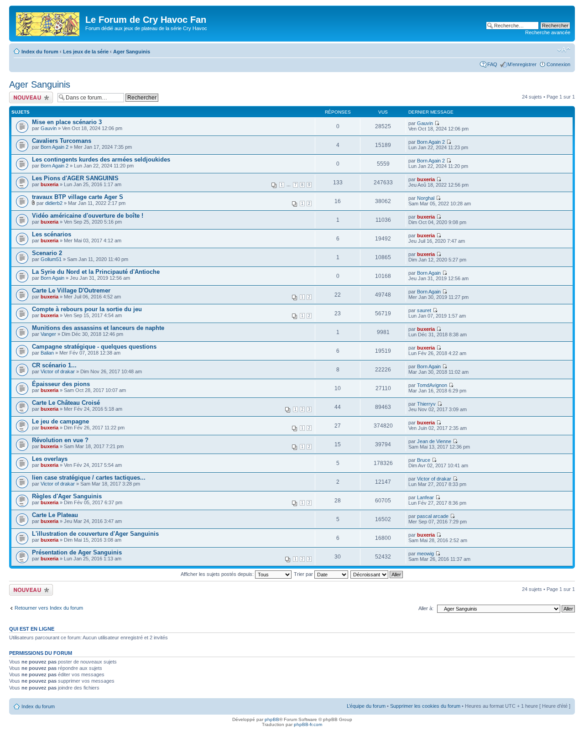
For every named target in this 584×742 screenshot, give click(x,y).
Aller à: (425, 608)
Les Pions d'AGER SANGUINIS (75, 178)
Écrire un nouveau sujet (29, 97)
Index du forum (39, 51)
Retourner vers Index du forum (49, 608)
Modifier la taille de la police (563, 50)
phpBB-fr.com (308, 724)
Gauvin (49, 128)
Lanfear (425, 497)
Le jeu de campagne (60, 421)
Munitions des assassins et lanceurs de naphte (98, 327)
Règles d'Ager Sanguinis (67, 496)
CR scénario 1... (54, 365)
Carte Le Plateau (55, 515)
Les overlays (50, 458)
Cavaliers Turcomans (61, 140)
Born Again (52, 278)
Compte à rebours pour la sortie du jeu (87, 309)
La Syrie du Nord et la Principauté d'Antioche (96, 271)
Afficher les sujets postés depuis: (218, 574)
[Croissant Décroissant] (377, 574)
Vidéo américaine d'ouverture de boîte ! (87, 215)
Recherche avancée (547, 32)
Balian (47, 352)
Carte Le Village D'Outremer (71, 290)
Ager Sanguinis (131, 51)
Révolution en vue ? (60, 440)
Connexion (558, 64)
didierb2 (54, 203)
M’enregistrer (522, 64)
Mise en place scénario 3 (67, 122)
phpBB (272, 719)
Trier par (304, 574)
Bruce (423, 460)
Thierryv (426, 404)
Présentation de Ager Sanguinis (77, 552)
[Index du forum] (48, 22)
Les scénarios (51, 234)
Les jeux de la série (86, 51)
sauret (424, 310)
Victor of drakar (58, 371)
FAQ (492, 64)
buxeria (49, 184)
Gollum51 (51, 259)
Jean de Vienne (434, 441)
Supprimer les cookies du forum (425, 706)
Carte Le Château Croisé (66, 402)
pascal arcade (432, 516)
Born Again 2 (54, 147)
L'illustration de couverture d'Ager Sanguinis (95, 533)
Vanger (48, 334)
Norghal (425, 198)
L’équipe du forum (366, 706)
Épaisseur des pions (61, 384)
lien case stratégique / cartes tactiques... (89, 477)
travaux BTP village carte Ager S (77, 196)
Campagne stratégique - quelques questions (94, 346)
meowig (425, 553)
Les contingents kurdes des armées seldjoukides (101, 159)
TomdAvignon (432, 385)
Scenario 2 (47, 253)
